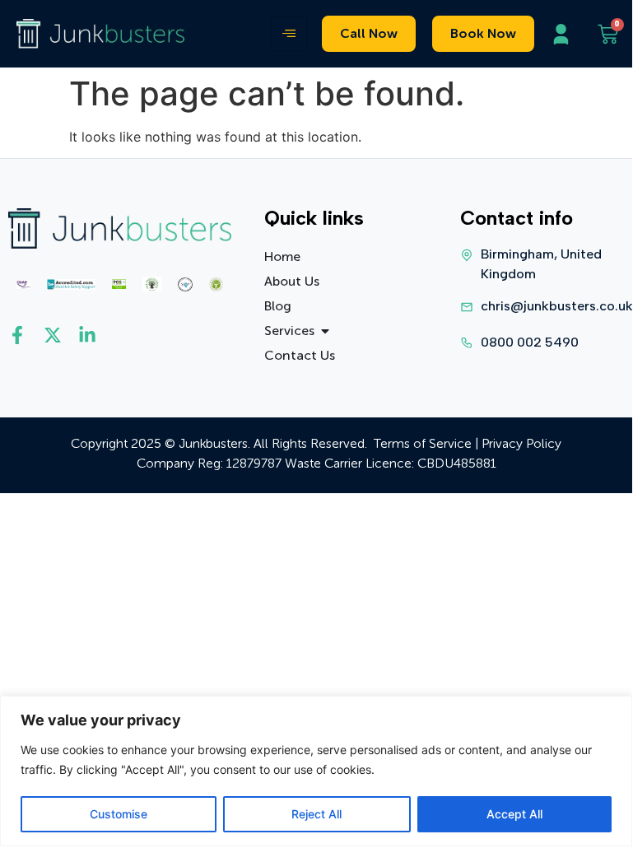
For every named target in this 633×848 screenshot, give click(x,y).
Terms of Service (423, 443)
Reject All (316, 814)
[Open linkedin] (91, 335)
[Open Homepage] (100, 34)
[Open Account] (565, 34)
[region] (316, 771)
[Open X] (57, 335)
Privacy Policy (521, 443)
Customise (118, 814)
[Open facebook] (21, 335)
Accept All (514, 814)
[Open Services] (325, 331)
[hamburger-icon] (289, 33)
